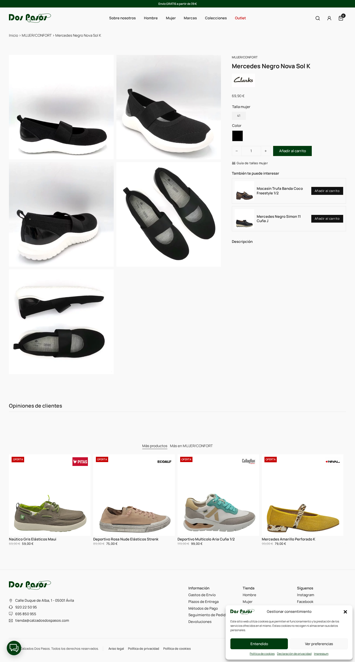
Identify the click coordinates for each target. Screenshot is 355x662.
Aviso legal (116, 648)
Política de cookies (262, 654)
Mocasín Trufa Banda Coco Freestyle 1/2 (280, 190)
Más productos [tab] (154, 445)
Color (236, 125)
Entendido (259, 643)
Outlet (240, 17)
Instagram (305, 594)
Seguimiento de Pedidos (209, 614)
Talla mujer (241, 106)
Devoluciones (200, 621)
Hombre (249, 594)
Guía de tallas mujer (252, 163)
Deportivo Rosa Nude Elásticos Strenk (125, 539)
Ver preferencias (319, 643)
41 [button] (238, 115)
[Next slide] (338, 500)
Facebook (305, 601)
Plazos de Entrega (203, 601)
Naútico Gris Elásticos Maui (32, 539)
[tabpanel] (177, 500)
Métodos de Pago (203, 608)
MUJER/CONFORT (37, 35)
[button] (345, 611)
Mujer (248, 601)
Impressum (321, 654)
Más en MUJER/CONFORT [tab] (191, 445)
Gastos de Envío (202, 594)
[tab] (154, 446)
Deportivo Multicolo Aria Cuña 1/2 (206, 539)
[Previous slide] (17, 500)
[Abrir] (317, 18)
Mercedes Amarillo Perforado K (288, 539)
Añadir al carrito (327, 191)
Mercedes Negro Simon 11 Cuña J (279, 218)
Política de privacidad (143, 648)
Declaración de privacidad (294, 654)
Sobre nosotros (122, 17)
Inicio (13, 35)
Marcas (190, 17)
